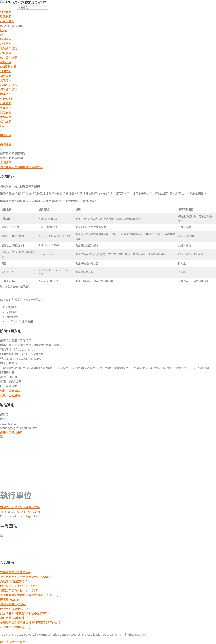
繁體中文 (23, 7)
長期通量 (5, 144)
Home (4, 126)
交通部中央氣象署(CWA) (15, 572)
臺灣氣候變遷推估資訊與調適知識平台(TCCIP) (29, 595)
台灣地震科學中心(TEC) (15, 627)
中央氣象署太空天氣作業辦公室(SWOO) (25, 577)
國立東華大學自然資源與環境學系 (21, 167)
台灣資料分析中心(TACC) (15, 609)
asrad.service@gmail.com (25, 516)
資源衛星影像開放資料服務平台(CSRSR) (25, 613)
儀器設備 (5, 135)
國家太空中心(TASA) (13, 604)
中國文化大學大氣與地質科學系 (20, 507)
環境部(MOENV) (10, 599)
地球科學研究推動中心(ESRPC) (19, 586)
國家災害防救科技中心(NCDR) (19, 590)
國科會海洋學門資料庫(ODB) (18, 618)
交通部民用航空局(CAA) (15, 581)
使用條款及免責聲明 (13, 642)
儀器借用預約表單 (11, 432)
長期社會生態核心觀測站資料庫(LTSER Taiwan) (30, 622)
